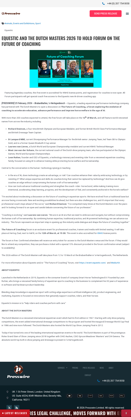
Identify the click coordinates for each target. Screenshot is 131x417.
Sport (38, 23)
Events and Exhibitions (23, 23)
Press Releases (89, 367)
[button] (127, 13)
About (111, 367)
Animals (8, 23)
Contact (88, 375)
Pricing (75, 367)
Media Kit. (115, 262)
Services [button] (61, 367)
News (102, 367)
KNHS (100, 233)
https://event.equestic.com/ (92, 262)
